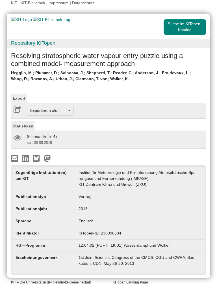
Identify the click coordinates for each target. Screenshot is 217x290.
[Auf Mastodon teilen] (47, 157)
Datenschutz (83, 3)
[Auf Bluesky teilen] (38, 157)
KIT (14, 3)
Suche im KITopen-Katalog (185, 27)
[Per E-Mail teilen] (15, 157)
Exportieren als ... (48, 110)
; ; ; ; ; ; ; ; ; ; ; (101, 76)
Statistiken (23, 126)
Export (19, 98)
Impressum (59, 3)
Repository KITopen (33, 43)
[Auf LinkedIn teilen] (26, 157)
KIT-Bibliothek (33, 3)
